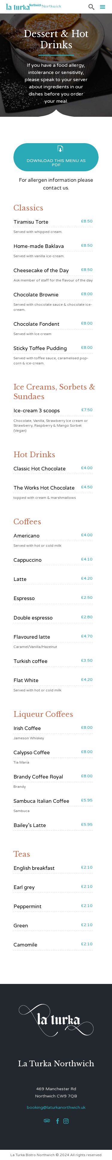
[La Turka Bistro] (24, 7)
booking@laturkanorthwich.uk (56, 1107)
